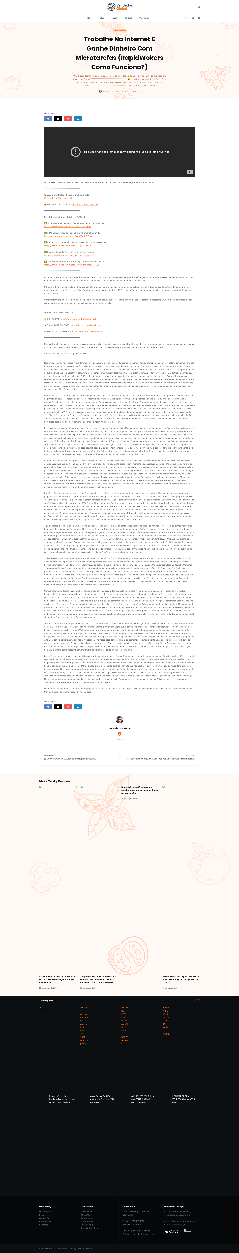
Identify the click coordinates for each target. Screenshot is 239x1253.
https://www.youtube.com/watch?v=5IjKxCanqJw (67, 245)
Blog (102, 18)
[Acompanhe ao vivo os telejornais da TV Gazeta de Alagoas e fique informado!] (58, 879)
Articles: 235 (119, 739)
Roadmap (43, 1224)
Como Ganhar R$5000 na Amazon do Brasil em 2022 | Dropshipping (102, 1099)
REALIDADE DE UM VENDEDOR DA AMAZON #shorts (183, 1099)
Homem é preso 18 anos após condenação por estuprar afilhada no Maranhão (140, 790)
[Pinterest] (68, 118)
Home (90, 18)
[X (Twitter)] (193, 18)
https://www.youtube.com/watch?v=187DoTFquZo (67, 226)
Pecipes (43, 1215)
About (114, 18)
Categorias (144, 18)
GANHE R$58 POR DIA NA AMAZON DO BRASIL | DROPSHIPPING (143, 1099)
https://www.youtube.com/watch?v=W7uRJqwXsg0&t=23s (71, 265)
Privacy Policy (87, 1224)
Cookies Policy (88, 1221)
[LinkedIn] (78, 118)
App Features (87, 1218)
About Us (85, 1215)
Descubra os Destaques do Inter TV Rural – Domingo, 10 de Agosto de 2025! (180, 979)
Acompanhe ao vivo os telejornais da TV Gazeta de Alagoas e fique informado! (57, 979)
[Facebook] (186, 18)
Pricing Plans (45, 1221)
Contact (128, 18)
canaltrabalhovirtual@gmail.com (86, 325)
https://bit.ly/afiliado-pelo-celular (59, 198)
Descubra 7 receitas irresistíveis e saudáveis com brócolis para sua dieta (62, 1099)
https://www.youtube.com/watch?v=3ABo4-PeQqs (68, 236)
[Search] (199, 7)
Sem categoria (119, 30)
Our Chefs (44, 1218)
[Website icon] (119, 734)
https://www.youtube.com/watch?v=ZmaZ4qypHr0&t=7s (70, 255)
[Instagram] (199, 18)
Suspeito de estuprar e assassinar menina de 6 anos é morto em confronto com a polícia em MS (98, 979)
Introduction (45, 1211)
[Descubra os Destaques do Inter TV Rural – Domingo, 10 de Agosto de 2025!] (181, 879)
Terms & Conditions (90, 1228)
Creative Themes (84, 1249)
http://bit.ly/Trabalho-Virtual (85, 204)
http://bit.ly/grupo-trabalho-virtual (86, 331)
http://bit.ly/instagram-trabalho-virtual (78, 319)
